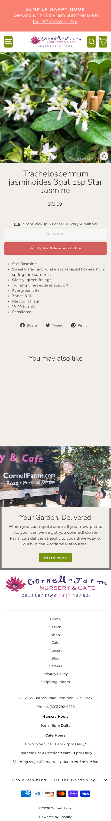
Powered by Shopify (55, 817)
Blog (55, 658)
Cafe (55, 643)
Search (55, 627)
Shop (55, 635)
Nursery (55, 650)
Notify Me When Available (55, 248)
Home (55, 619)
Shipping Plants (55, 682)
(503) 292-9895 (62, 707)
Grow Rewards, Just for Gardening (54, 780)
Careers (55, 666)
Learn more (55, 557)
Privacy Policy (55, 674)
